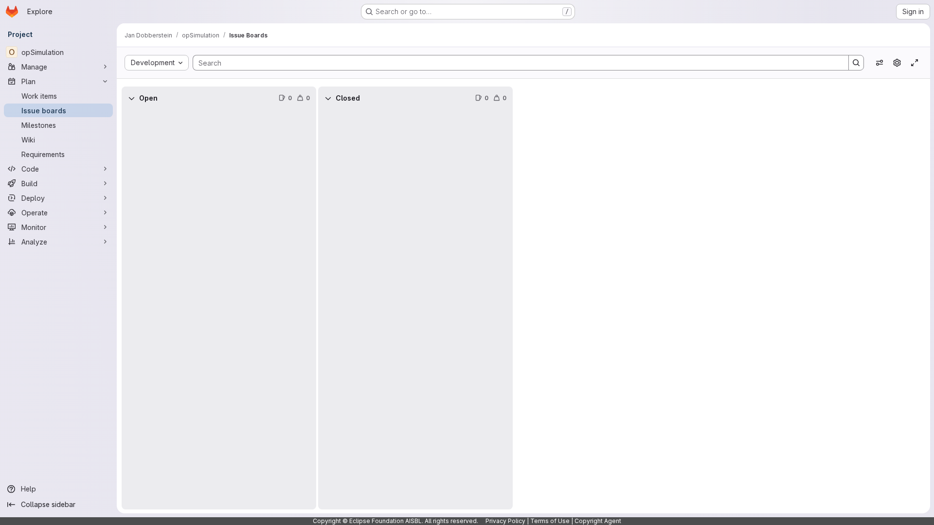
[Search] (856, 62)
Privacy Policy (505, 521)
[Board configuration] (897, 62)
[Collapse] (131, 98)
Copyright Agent (598, 521)
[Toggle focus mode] (914, 62)
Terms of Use (550, 521)
